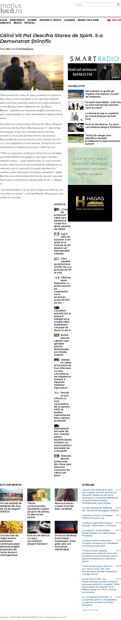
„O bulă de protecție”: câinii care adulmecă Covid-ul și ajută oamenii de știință (62, 219)
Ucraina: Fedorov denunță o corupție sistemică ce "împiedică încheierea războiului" (100, 543)
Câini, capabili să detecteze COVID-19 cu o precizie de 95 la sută (62, 265)
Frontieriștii (17, 20)
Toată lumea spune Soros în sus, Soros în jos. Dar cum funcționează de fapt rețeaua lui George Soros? (99, 570)
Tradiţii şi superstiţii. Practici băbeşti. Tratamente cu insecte (99, 524)
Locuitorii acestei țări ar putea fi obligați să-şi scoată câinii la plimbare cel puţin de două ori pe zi (62, 320)
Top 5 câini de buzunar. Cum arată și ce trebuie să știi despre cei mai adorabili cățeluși (62, 244)
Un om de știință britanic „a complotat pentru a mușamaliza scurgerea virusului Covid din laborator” (99, 601)
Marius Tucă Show (88, 20)
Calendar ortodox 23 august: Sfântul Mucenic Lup (97, 516)
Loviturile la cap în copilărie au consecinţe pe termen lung (101, 116)
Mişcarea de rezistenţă (27, 8)
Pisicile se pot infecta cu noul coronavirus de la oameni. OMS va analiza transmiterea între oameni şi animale (62, 406)
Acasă (3, 20)
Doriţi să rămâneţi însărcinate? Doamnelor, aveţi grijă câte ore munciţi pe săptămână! (66, 542)
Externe (32, 20)
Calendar (69, 20)
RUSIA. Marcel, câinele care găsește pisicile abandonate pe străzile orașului (62, 345)
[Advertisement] (25, 222)
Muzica (18, 22)
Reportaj (29, 22)
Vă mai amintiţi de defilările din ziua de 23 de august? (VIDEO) (11, 507)
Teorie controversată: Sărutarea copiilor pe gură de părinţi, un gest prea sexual (38, 510)
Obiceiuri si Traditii (50, 20)
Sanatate (5, 22)
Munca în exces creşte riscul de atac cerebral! (64, 506)
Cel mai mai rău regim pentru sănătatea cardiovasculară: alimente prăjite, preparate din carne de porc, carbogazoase (10, 545)
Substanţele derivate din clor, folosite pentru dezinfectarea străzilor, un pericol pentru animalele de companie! (62, 439)
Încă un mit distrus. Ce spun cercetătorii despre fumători (103, 126)
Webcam (116, 20)
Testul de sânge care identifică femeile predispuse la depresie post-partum (103, 139)
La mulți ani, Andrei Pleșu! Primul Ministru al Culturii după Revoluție (98, 533)
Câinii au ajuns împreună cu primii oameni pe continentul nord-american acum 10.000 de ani (62, 290)
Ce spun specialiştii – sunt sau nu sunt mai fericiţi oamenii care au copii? (103, 105)
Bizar (18, 484)
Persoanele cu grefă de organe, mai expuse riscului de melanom (101, 94)
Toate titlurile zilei (90, 610)
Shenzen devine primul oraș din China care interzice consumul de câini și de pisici (62, 465)
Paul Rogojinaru (26, 49)
